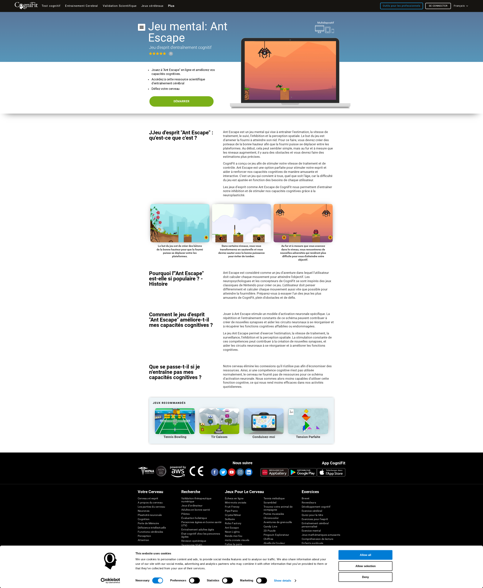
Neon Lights (232, 531)
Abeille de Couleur (274, 543)
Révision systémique (193, 540)
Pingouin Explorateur (276, 534)
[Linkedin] (248, 472)
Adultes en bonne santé (195, 509)
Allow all (365, 554)
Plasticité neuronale (150, 514)
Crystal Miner (233, 514)
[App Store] (331, 472)
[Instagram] (240, 472)
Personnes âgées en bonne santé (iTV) (201, 524)
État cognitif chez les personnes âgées (200, 535)
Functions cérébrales (150, 531)
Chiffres (268, 538)
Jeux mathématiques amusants (321, 534)
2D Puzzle (270, 530)
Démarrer (182, 101)
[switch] (194, 580)
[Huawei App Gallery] (274, 472)
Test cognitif (51, 6)
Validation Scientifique (120, 6)
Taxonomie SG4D (191, 544)
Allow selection (365, 566)
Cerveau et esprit (148, 498)
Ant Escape (232, 527)
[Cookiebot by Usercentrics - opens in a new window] (110, 580)
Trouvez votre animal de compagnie (278, 508)
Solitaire (230, 519)
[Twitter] (223, 472)
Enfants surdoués (312, 543)
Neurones (143, 510)
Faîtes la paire (233, 544)
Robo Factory (233, 523)
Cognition (144, 519)
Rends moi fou (233, 535)
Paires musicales (274, 513)
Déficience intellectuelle (152, 527)
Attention (143, 540)
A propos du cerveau (150, 502)
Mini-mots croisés (235, 502)
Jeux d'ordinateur (192, 505)
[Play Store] (303, 472)
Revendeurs (309, 502)
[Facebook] (214, 472)
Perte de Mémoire (148, 523)
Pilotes (185, 513)
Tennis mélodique (274, 498)
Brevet (306, 498)
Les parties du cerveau (151, 506)
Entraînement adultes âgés (197, 529)
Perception (144, 535)
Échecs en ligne (234, 498)
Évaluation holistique (194, 518)
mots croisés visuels (237, 540)
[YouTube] (231, 472)
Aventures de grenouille (278, 522)
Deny (365, 577)
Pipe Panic (231, 510)
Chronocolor (271, 518)
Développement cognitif (316, 506)
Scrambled (270, 502)
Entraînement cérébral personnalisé (315, 525)
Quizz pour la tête (312, 514)
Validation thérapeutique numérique (196, 500)
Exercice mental (311, 530)
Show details (282, 580)
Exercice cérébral (312, 510)
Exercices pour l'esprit (315, 519)
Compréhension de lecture (317, 538)
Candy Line (270, 526)
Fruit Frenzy (232, 506)
